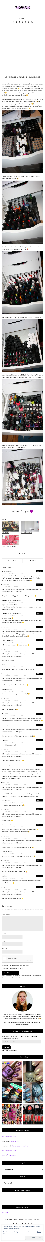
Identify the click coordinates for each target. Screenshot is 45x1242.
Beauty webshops (25, 1219)
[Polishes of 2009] (12, 1114)
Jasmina (4, 800)
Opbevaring (5, 532)
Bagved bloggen (11, 1219)
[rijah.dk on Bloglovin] (22, 511)
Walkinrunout (6, 825)
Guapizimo (5, 571)
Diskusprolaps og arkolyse (20, 1146)
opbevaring (16, 84)
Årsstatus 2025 (11, 1136)
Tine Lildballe (6, 640)
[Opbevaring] (10, 526)
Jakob (3, 1155)
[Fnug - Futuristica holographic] (33, 1092)
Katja (3, 740)
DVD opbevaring (26, 532)
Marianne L (5, 689)
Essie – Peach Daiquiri (9, 546)
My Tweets (5, 1212)
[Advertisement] (22, 48)
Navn (4, 934)
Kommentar (6, 915)
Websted (4, 948)
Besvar (39, 571)
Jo (2, 665)
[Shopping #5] (12, 1092)
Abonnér (6, 1047)
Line (3, 713)
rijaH (4, 584)
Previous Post (12, 560)
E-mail (4, 941)
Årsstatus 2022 (11, 1150)
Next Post (33, 560)
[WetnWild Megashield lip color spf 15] (33, 1114)
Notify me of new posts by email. (13, 968)
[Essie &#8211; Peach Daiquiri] (10, 540)
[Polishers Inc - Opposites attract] (12, 1071)
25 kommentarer (28, 80)
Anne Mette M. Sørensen (10, 600)
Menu (23, 18)
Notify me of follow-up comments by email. (16, 965)
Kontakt (37, 1219)
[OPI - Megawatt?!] (33, 1071)
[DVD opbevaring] (30, 526)
